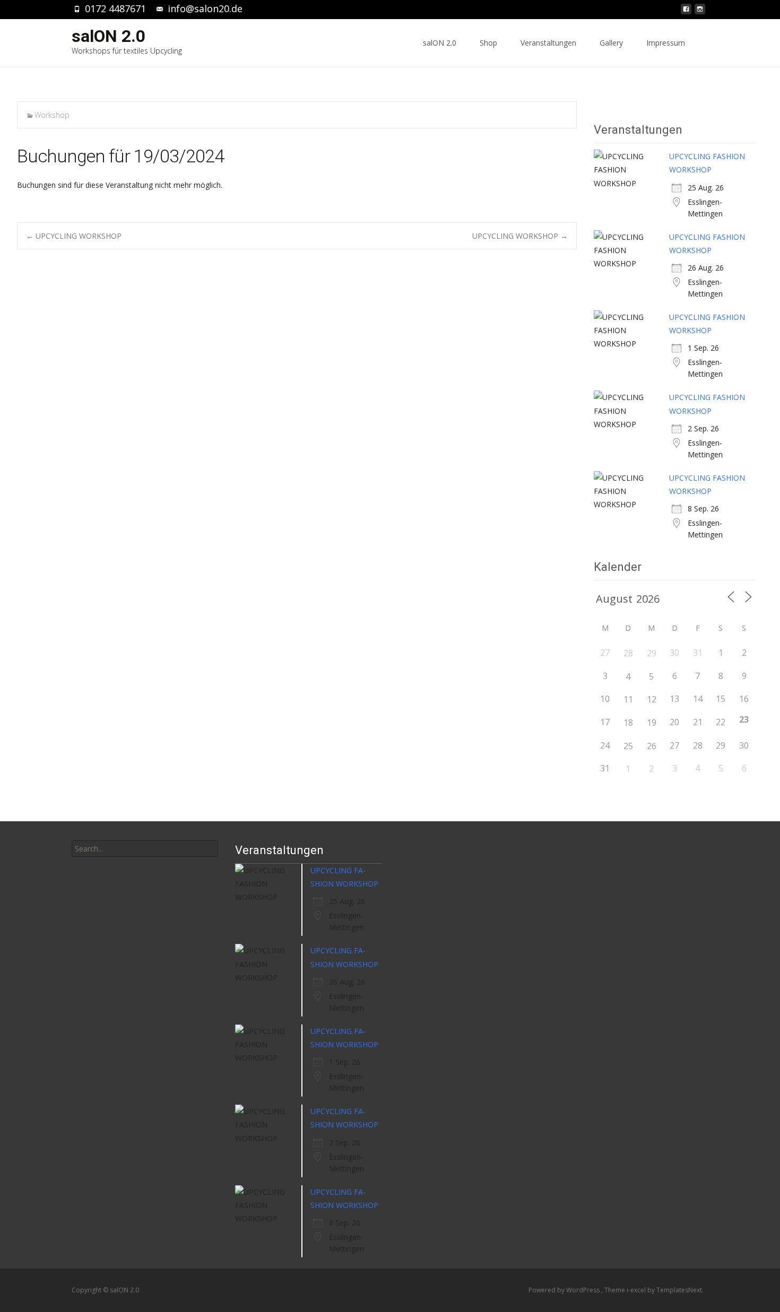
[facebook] (686, 12)
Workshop (52, 115)
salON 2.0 (439, 43)
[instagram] (700, 12)
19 (651, 722)
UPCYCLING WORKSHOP (74, 236)
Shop (488, 43)
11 (628, 699)
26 (651, 746)
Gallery (611, 43)
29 (651, 653)
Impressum (665, 43)
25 (628, 746)
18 (628, 722)
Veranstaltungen (548, 43)
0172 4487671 (115, 8)
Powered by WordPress (564, 1289)
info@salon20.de (205, 8)
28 (628, 653)
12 (651, 699)
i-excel (637, 1289)
